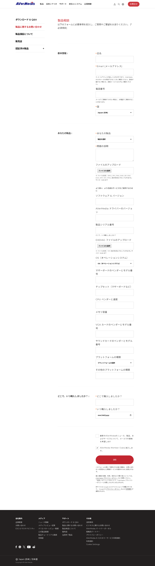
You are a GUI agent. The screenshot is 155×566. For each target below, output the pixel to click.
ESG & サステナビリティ (25, 528)
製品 (42, 4)
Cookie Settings (93, 544)
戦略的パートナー (93, 532)
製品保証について (24, 34)
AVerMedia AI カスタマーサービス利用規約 (103, 538)
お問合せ (134, 4)
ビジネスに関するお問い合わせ (98, 525)
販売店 (19, 41)
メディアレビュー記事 (46, 525)
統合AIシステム (75, 4)
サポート (63, 4)
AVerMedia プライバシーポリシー (107, 478)
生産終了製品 (67, 535)
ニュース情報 (43, 522)
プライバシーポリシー (113, 489)
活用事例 (89, 522)
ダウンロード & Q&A (26, 19)
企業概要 (88, 4)
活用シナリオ (51, 4)
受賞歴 (40, 538)
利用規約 (129, 489)
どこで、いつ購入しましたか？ (106, 235)
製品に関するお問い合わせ (29, 27)
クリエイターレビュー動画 (48, 528)
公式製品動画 (43, 532)
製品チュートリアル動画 (47, 535)
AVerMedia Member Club (112, 448)
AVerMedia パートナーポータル (98, 528)
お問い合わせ (21, 525)
